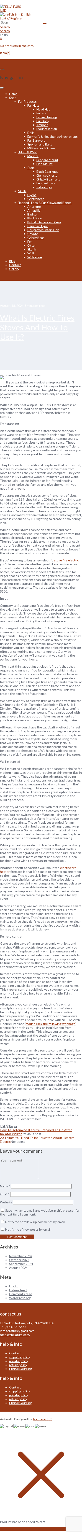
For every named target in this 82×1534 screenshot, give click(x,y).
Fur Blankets (36, 140)
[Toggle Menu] (2, 88)
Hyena (31, 195)
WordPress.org (20, 1298)
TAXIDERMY (27, 152)
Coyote (32, 234)
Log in (13, 1286)
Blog (12, 261)
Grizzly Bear (35, 238)
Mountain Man (46, 129)
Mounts (32, 156)
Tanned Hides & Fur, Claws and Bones (45, 203)
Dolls (30, 133)
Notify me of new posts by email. (28, 1229)
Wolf (30, 253)
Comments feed (20, 1294)
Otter (31, 245)
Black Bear (34, 218)
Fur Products (27, 101)
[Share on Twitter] (4, 1126)
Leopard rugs (45, 183)
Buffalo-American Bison (44, 222)
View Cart (7, 1529)
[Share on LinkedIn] (15, 1126)
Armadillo (34, 210)
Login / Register (11, 18)
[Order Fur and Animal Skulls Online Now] (10, 6)
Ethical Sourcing (20, 1369)
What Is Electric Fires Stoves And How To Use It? (37, 327)
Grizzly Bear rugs (48, 179)
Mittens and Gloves (41, 148)
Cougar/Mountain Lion (43, 230)
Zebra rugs (44, 187)
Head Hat (43, 109)
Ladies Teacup (46, 117)
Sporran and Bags (39, 144)
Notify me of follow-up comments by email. (35, 1222)
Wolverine (34, 257)
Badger (32, 214)
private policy (18, 1361)
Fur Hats (33, 105)
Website (6, 1202)
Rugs (31, 168)
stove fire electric (66, 560)
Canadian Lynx (37, 226)
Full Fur (41, 113)
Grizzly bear (35, 199)
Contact (15, 265)
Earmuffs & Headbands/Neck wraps (52, 136)
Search (5, 31)
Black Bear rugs (47, 171)
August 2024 (18, 1268)
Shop (12, 98)
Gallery (14, 269)
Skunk (31, 249)
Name (5, 1186)
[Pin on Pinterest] (7, 1126)
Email (5, 1194)
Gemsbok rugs (46, 175)
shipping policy (19, 1357)
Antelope (34, 206)
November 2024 (20, 1256)
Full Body (42, 121)
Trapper (42, 125)
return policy (18, 1365)
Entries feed (18, 1290)
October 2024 (19, 1260)
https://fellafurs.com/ (15, 1335)
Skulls (22, 191)
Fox (29, 241)
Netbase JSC (42, 1419)
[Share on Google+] (11, 1126)
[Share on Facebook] (1, 1126)
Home (13, 94)
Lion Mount (44, 164)
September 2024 (21, 1264)
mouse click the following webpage (50, 1024)
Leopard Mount (47, 160)
